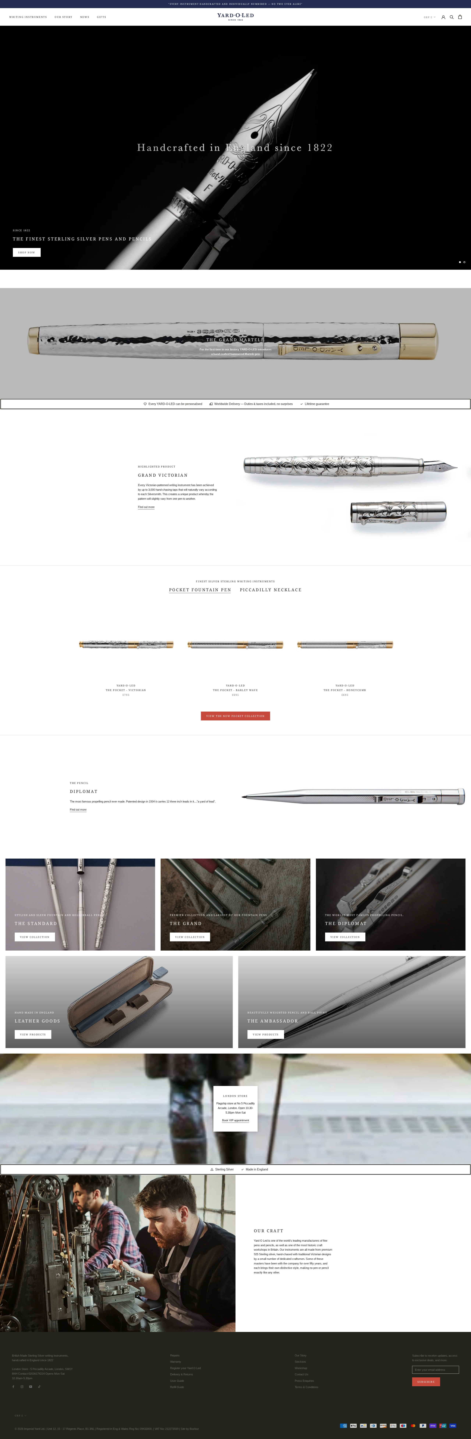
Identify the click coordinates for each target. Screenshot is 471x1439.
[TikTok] (39, 1386)
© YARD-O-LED (25, 1423)
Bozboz (194, 1428)
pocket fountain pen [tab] (200, 589)
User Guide (177, 1380)
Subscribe (426, 1381)
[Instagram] (22, 1386)
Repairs (175, 1355)
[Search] (452, 17)
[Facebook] (13, 1386)
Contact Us (301, 1374)
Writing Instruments (28, 16)
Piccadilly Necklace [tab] (271, 589)
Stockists (300, 1361)
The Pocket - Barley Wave (235, 690)
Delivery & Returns (181, 1374)
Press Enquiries (304, 1380)
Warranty (175, 1361)
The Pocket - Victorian (126, 690)
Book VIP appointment (235, 1120)
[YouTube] (30, 1386)
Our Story (63, 16)
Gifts (101, 16)
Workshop (301, 1368)
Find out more (146, 506)
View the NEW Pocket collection (235, 716)
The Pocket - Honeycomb (345, 690)
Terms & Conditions (306, 1387)
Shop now (26, 252)
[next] (459, 647)
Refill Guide (177, 1387)
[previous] (11, 647)
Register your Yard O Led (185, 1368)
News (84, 16)
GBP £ (428, 17)
